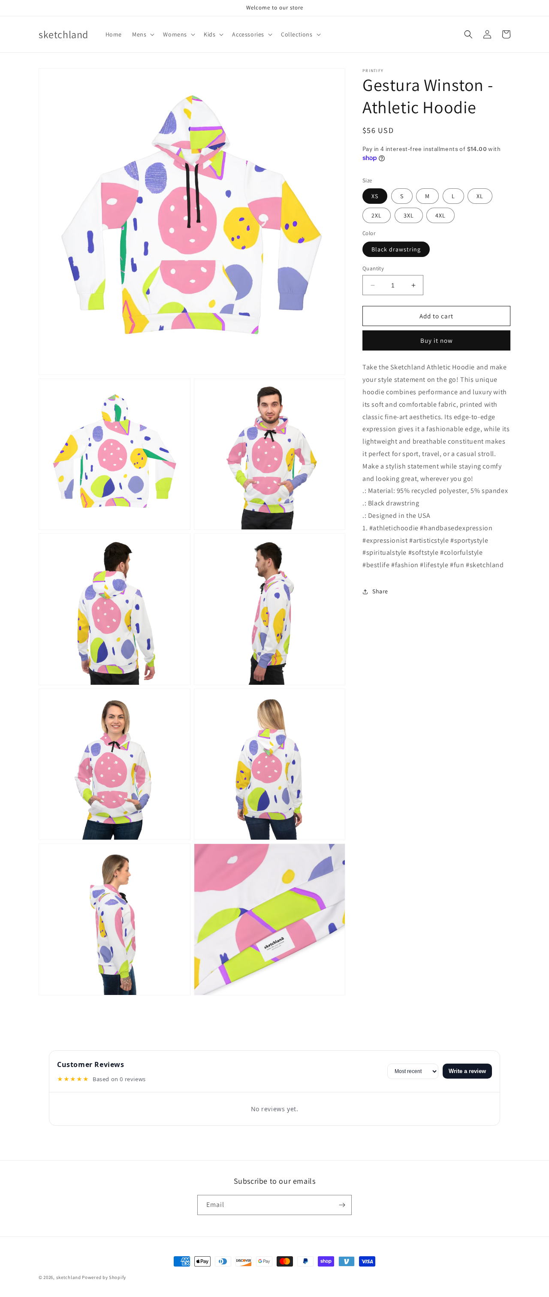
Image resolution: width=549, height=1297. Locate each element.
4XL (440, 215)
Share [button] (380, 591)
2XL (376, 215)
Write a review (467, 1071)
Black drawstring (396, 249)
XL (480, 196)
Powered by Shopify (104, 1277)
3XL (409, 215)
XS (374, 196)
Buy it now (436, 340)
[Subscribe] (341, 1205)
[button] (142, 34)
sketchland (68, 1277)
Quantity (373, 268)
